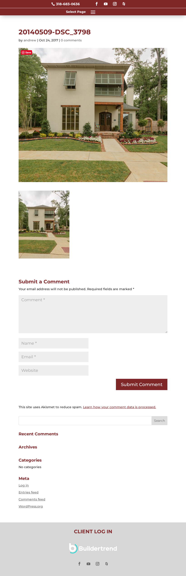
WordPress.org (31, 506)
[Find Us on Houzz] (123, 2)
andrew (30, 40)
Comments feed (32, 499)
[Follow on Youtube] (105, 2)
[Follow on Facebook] (96, 2)
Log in (24, 485)
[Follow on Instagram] (114, 2)
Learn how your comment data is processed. (119, 407)
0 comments (71, 40)
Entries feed (29, 492)
